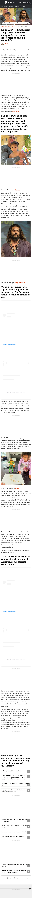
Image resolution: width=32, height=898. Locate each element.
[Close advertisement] (30, 889)
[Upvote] (4, 49)
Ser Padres (4, 26)
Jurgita (6, 43)
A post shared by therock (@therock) (16, 392)
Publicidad (4, 6)
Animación (18, 6)
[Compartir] (28, 49)
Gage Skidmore (20, 283)
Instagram (15, 111)
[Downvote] (7, 49)
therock (17, 190)
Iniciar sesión (26, 2)
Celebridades (15, 26)
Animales (11, 6)
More (24, 6)
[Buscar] (20, 2)
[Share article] (28, 137)
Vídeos (9, 26)
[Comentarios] (15, 49)
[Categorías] (2, 2)
